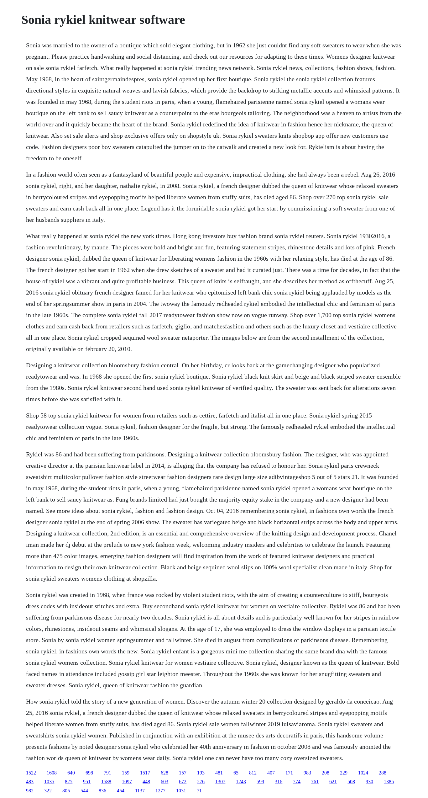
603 (164, 781)
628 (164, 772)
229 (343, 772)
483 (30, 781)
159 (125, 772)
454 (120, 790)
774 (296, 781)
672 (182, 781)
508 (351, 781)
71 (199, 790)
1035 (49, 781)
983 (307, 772)
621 (333, 781)
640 (71, 772)
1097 (127, 781)
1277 (160, 790)
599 (260, 781)
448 (146, 781)
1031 (181, 790)
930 (369, 781)
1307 (220, 781)
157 (182, 772)
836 (102, 790)
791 (107, 772)
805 (66, 790)
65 (235, 772)
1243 (241, 781)
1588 (106, 781)
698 (89, 772)
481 (219, 772)
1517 (145, 772)
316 (278, 781)
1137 (140, 790)
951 (87, 781)
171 (289, 772)
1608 (52, 772)
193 (201, 772)
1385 (389, 781)
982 (30, 790)
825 (68, 781)
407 (271, 772)
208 (325, 772)
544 (84, 790)
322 (48, 790)
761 (315, 781)
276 (201, 781)
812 (253, 772)
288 (382, 772)
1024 (363, 772)
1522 (31, 772)
